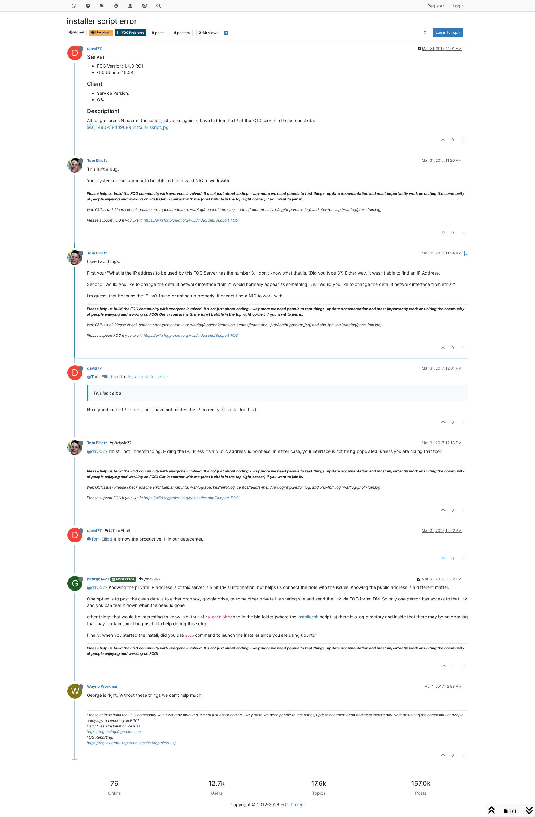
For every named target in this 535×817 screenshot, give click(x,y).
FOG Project (293, 804)
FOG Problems (132, 33)
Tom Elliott (97, 160)
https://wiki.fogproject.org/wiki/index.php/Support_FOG (191, 220)
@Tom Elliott (119, 530)
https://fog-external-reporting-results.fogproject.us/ (131, 742)
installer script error (147, 376)
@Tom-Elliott (99, 376)
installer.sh (308, 616)
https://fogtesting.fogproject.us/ (114, 731)
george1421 (98, 579)
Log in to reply (448, 32)
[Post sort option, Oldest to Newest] (425, 32)
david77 (94, 48)
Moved (78, 32)
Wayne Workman (103, 686)
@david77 (122, 443)
